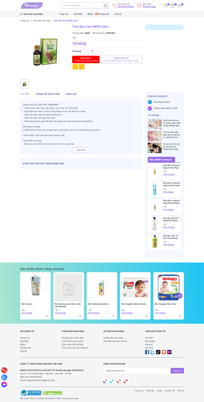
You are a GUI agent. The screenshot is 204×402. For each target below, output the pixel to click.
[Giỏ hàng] (172, 5)
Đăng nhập (149, 6)
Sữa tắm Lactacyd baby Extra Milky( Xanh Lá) (171, 203)
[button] (179, 296)
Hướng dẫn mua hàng (113, 338)
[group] (44, 51)
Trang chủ (63, 14)
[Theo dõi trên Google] (120, 380)
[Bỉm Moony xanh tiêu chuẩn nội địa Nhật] (69, 287)
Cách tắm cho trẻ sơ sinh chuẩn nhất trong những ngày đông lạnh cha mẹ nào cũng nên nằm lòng (171, 123)
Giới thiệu (78, 14)
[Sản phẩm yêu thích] (166, 5)
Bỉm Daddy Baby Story (98, 304)
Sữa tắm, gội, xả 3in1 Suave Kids (170, 236)
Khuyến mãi (103, 14)
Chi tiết (24, 94)
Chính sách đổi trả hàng (72, 344)
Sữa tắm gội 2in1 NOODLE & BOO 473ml (171, 220)
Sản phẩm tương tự (160, 159)
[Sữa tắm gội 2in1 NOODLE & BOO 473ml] (155, 224)
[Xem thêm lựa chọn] (47, 316)
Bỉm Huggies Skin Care (165, 304)
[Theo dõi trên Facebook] (106, 380)
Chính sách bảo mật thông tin (75, 348)
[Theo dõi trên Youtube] (126, 380)
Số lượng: (76, 51)
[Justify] (105, 5)
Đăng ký (149, 344)
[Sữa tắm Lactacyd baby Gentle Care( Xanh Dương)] (155, 189)
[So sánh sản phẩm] (179, 5)
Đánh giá (71, 94)
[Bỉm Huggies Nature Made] (135, 287)
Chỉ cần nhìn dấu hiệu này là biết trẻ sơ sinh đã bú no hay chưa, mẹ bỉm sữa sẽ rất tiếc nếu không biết (171, 134)
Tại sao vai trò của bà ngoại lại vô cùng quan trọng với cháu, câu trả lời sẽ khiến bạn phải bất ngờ (172, 146)
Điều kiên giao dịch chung (115, 341)
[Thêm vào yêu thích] (75, 66)
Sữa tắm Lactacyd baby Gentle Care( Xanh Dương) (171, 185)
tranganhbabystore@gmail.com (40, 380)
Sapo (76, 398)
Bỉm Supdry (27, 304)
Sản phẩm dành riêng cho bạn (42, 269)
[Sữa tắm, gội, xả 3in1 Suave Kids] (155, 241)
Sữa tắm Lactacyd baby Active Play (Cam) (171, 167)
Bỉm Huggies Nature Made (133, 304)
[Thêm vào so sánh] (82, 66)
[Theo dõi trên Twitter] (113, 380)
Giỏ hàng (149, 348)
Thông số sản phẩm (47, 94)
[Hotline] (4, 370)
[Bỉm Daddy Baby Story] (102, 287)
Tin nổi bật (153, 115)
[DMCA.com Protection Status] (51, 393)
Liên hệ (117, 14)
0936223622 (126, 6)
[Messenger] (4, 384)
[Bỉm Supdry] (35, 287)
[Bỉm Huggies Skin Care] (168, 287)
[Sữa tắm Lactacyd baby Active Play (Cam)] (155, 171)
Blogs (90, 14)
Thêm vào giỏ (121, 59)
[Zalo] (4, 377)
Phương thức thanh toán (73, 338)
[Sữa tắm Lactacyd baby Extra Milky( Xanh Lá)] (155, 206)
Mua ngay (86, 59)
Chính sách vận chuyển (72, 341)
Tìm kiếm (149, 338)
